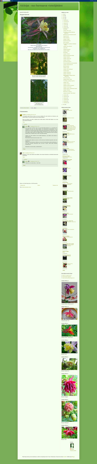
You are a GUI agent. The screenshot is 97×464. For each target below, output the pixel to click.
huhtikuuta (65, 98)
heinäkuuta (65, 27)
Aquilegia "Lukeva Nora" (67, 86)
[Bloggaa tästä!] (32, 107)
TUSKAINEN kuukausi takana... (71, 134)
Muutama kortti (69, 110)
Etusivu (39, 185)
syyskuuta (65, 24)
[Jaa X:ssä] (33, 107)
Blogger (73, 456)
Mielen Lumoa (65, 167)
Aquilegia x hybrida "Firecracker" (68, 85)
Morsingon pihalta (66, 109)
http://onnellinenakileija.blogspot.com (68, 277)
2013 (63, 18)
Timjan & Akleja (65, 251)
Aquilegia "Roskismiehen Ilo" (68, 64)
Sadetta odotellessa (66, 37)
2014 (63, 17)
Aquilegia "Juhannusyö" (67, 73)
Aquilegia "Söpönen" (66, 56)
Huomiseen (69, 255)
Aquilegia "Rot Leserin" (67, 30)
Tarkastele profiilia (73, 450)
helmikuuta (65, 101)
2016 (63, 14)
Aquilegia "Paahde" (66, 50)
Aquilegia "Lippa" (66, 67)
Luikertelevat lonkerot (70, 117)
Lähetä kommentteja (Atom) (26, 187)
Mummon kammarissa (66, 205)
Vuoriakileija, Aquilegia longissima (69, 80)
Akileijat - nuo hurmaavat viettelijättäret (41, 5)
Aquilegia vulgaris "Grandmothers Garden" (70, 88)
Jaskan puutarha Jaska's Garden (68, 243)
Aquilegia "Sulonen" (66, 53)
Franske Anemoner (70, 214)
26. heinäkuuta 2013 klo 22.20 (31, 114)
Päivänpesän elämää (66, 156)
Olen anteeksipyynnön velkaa (67, 156)
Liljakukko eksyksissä (66, 49)
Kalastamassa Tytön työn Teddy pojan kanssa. (71, 142)
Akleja (64, 270)
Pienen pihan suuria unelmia (67, 197)
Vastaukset (25, 124)
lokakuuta (65, 23)
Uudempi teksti (22, 185)
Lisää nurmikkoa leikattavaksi (69, 184)
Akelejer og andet (66, 213)
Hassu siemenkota (66, 42)
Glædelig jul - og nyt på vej (71, 221)
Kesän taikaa (65, 174)
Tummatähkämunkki (70, 191)
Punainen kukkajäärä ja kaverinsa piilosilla (70, 63)
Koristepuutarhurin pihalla (67, 159)
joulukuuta (65, 20)
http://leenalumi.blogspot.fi (66, 276)
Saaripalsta (64, 116)
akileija (26, 126)
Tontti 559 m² (65, 228)
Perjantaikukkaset (70, 237)
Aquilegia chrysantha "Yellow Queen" (69, 93)
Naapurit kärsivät (66, 36)
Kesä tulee (68, 206)
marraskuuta (66, 21)
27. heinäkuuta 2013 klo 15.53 (34, 161)
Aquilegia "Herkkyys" (66, 60)
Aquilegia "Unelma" (66, 83)
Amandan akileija (66, 70)
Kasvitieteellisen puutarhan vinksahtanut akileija (69, 44)
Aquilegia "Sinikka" (66, 39)
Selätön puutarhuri (66, 133)
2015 (63, 15)
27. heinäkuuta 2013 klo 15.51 (34, 126)
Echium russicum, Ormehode (70, 264)
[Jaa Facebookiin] (34, 107)
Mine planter (65, 262)
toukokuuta (65, 96)
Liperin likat (65, 47)
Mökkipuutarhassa (66, 148)
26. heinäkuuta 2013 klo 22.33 (29, 152)
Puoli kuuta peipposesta (67, 255)
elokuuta (65, 26)
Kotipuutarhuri (65, 182)
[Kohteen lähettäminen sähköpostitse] (31, 107)
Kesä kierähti (69, 175)
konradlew (65, 456)
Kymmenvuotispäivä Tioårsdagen (70, 245)
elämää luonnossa (66, 140)
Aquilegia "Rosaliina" (66, 90)
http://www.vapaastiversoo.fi (66, 275)
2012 (63, 104)
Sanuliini (24, 114)
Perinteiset (68, 168)
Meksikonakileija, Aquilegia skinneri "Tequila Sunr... (69, 76)
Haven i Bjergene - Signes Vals (68, 220)
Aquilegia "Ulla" (66, 82)
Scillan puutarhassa (66, 236)
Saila (23, 152)
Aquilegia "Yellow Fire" (67, 58)
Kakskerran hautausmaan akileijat (68, 55)
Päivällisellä (65, 29)
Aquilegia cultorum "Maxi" (67, 79)
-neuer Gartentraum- (66, 124)
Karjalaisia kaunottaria (67, 40)
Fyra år (64, 252)
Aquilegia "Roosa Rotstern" (67, 46)
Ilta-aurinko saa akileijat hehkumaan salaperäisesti (69, 33)
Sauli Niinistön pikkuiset (67, 61)
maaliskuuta (66, 99)
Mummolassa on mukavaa (67, 91)
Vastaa (24, 122)
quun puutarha (65, 190)
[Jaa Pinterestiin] (35, 107)
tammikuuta (66, 102)
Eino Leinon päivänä (66, 77)
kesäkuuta (65, 94)
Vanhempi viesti (55, 185)
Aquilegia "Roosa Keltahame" (68, 69)
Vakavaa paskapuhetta (70, 229)
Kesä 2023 (69, 160)
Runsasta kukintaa (66, 66)
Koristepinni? (65, 52)
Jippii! (68, 198)
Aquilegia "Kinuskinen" (67, 72)
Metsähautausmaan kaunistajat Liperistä (69, 34)
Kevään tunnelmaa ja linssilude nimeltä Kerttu (71, 150)
